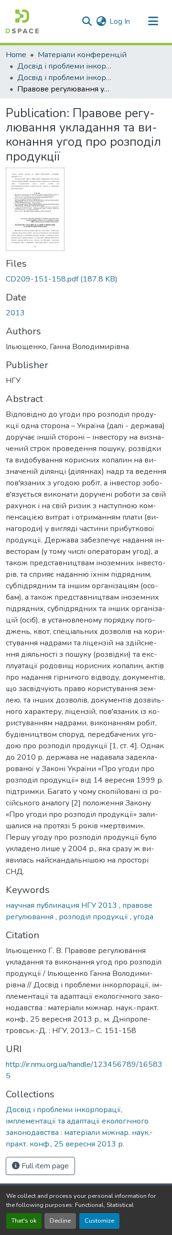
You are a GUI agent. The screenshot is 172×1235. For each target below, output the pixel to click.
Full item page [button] (44, 1166)
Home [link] (16, 55)
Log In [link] (119, 21)
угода (143, 917)
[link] (86, 279)
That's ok (23, 1220)
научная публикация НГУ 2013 (62, 905)
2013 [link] (15, 313)
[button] (22, 21)
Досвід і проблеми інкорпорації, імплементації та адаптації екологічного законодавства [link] (65, 66)
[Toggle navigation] (153, 21)
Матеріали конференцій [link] (82, 55)
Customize (99, 1220)
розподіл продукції (94, 917)
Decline (60, 1220)
